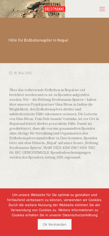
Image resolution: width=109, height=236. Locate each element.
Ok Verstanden (54, 224)
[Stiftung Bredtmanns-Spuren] (54, 9)
